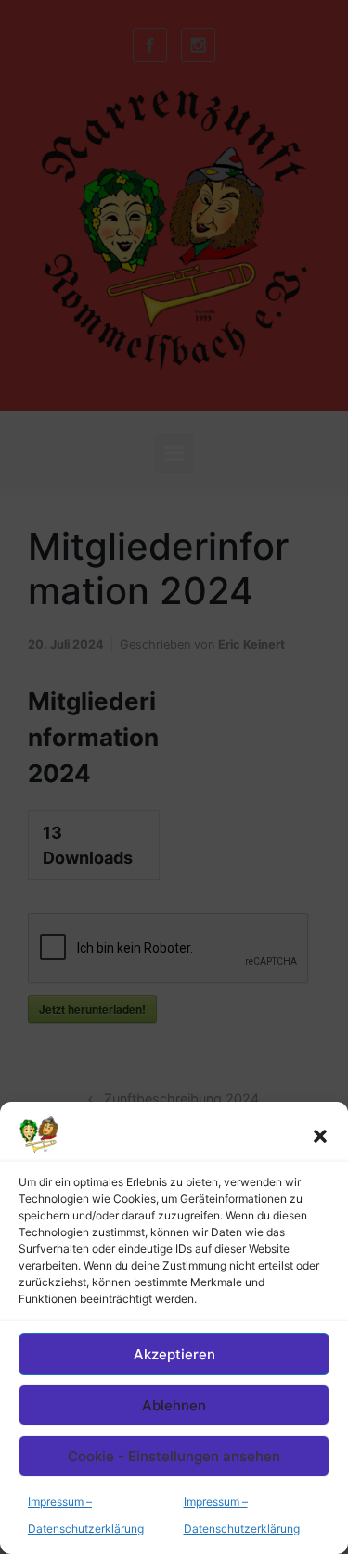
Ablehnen (174, 1405)
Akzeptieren (174, 1354)
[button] (320, 1134)
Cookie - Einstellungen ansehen (174, 1456)
